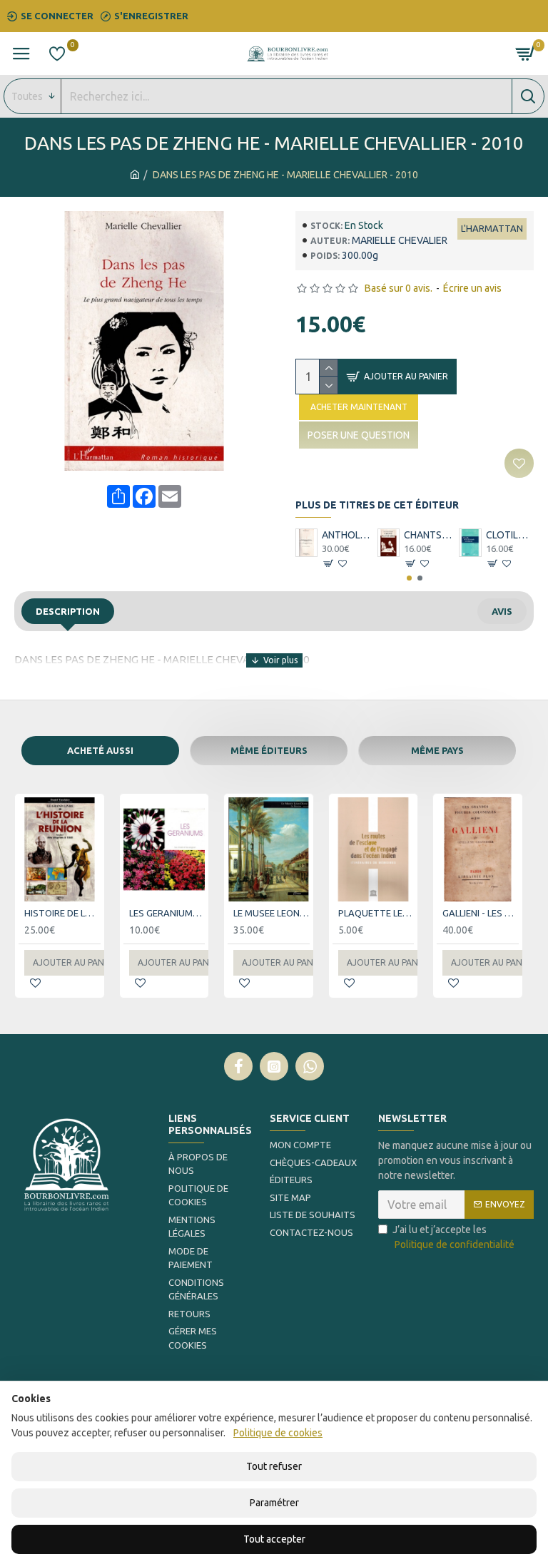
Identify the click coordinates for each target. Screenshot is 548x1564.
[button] (409, 578)
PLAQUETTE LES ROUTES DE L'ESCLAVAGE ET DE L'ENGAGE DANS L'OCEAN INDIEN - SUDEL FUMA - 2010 (376, 913)
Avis (502, 611)
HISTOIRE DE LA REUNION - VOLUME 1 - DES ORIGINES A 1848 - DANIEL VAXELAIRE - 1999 (62, 913)
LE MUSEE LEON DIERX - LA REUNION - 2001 (271, 913)
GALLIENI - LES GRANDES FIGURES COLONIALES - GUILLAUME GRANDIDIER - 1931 (480, 913)
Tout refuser (274, 1466)
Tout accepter (274, 1539)
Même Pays (437, 750)
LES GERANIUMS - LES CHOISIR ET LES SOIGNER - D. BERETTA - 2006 (167, 913)
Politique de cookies (278, 1432)
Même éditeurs (269, 750)
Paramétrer (274, 1502)
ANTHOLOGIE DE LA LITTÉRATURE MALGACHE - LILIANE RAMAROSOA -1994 (346, 535)
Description (68, 611)
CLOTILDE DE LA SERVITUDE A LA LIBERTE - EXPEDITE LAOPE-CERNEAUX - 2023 (510, 535)
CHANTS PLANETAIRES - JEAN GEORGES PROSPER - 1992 (428, 535)
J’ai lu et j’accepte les (453, 1237)
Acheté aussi (100, 750)
